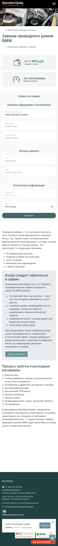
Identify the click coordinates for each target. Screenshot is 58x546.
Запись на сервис (16, 354)
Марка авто (9, 123)
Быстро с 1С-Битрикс (41, 542)
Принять (45, 525)
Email (7, 170)
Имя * (7, 158)
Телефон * (9, 192)
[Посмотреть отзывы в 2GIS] (46, 534)
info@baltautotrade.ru (11, 490)
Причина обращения (13, 112)
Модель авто (10, 135)
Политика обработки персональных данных (20, 503)
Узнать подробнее (22, 527)
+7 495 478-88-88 (13, 487)
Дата (7, 204)
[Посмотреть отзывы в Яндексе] (25, 534)
